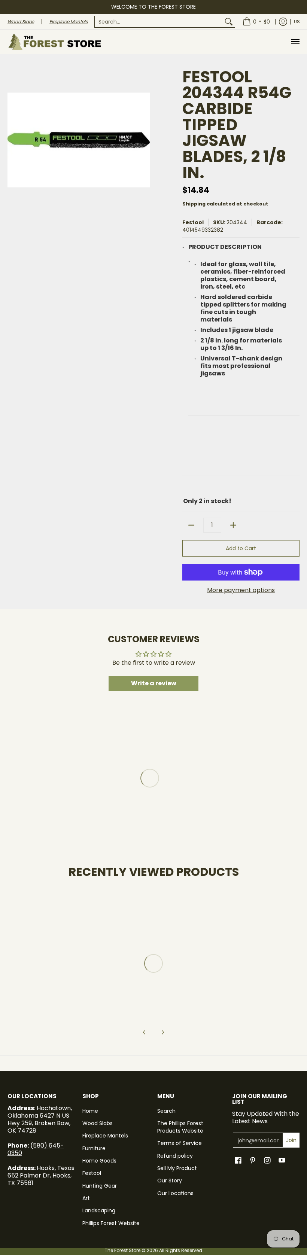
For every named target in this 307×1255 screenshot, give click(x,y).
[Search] (229, 21)
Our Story (169, 1180)
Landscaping (98, 1210)
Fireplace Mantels (105, 1135)
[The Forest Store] (54, 42)
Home (90, 1111)
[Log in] (283, 21)
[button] (238, 1160)
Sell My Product (177, 1168)
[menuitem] (164, 21)
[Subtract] (191, 525)
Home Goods (99, 1160)
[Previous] (144, 1032)
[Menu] (295, 42)
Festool (193, 222)
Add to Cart (241, 548)
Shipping (194, 204)
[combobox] (159, 21)
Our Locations (175, 1193)
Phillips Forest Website (111, 1223)
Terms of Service (179, 1143)
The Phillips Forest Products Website (180, 1127)
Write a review (153, 683)
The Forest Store (122, 1250)
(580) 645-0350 (35, 1149)
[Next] (162, 1032)
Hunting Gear (99, 1185)
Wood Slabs (97, 1123)
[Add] (233, 525)
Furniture (94, 1148)
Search (166, 1111)
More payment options (241, 590)
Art (86, 1198)
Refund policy (175, 1156)
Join (291, 1140)
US (297, 21)
